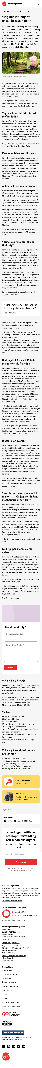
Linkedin (30, 821)
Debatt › (5, 998)
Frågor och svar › (7, 990)
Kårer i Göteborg (7, 960)
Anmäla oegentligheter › (10, 1002)
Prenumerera (21, 862)
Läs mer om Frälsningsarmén (12, 901)
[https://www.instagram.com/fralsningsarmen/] (8, 1046)
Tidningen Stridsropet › (10, 986)
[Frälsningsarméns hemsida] (4, 3)
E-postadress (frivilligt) (14, 634)
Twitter (9, 821)
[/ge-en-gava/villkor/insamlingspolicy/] (10, 1014)
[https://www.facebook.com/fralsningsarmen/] (3, 1046)
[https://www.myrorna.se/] (13, 1032)
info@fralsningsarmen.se (10, 943)
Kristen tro (5, 11)
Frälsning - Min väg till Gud (20, 11)
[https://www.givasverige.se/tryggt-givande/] (7, 1023)
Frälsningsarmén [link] (15, 3)
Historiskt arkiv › (7, 970)
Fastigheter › (6, 978)
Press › (4, 994)
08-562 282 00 (7, 940)
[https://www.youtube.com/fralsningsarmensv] (23, 1046)
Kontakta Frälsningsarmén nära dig (14, 956)
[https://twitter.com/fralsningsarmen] (18, 1046)
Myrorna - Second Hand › (10, 974)
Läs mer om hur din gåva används (13, 920)
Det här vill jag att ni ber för (15, 645)
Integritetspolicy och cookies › (12, 1006)
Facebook (20, 821)
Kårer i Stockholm (8, 958)
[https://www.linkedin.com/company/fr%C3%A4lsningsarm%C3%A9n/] (13, 1046)
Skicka (10, 667)
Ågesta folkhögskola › (9, 982)
